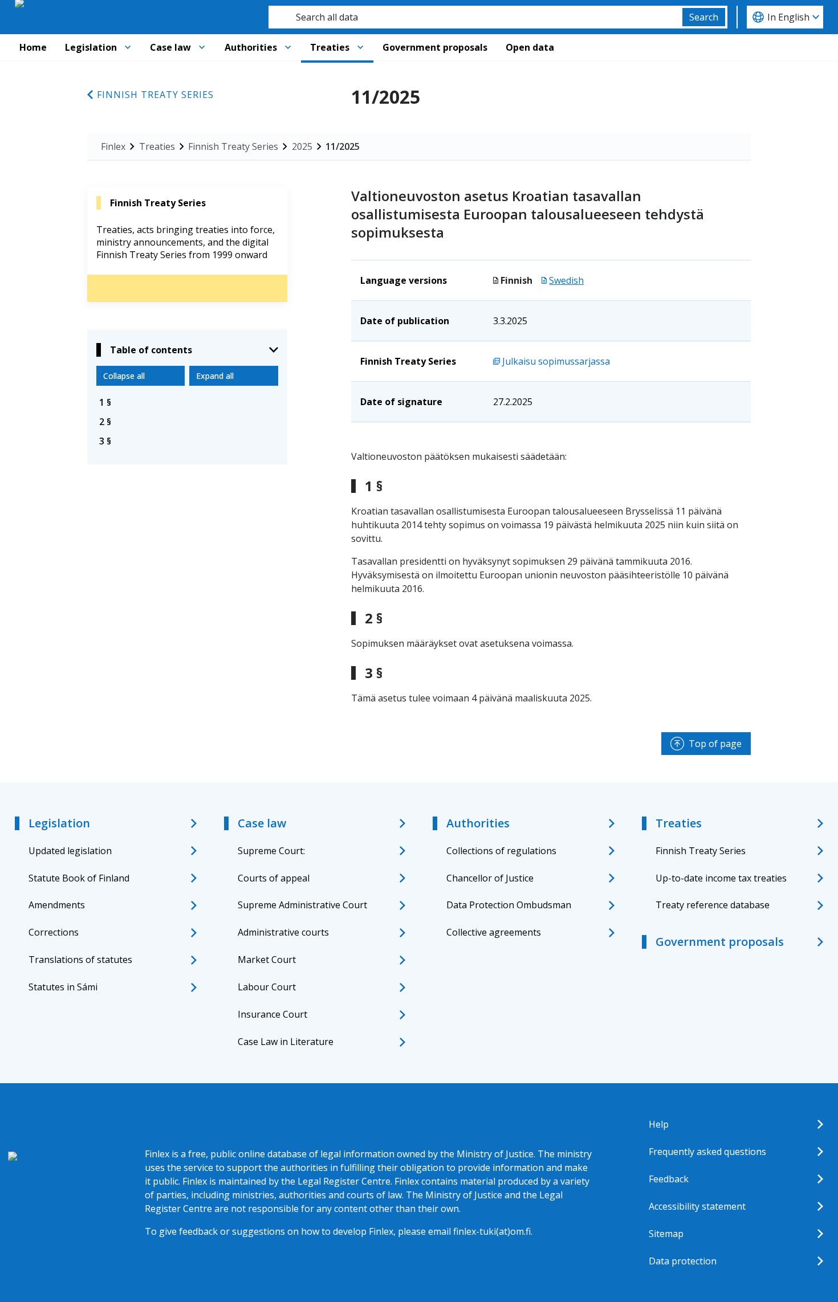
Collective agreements (493, 932)
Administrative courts (283, 932)
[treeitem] (187, 402)
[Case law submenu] (201, 47)
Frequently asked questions (707, 1151)
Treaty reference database (713, 905)
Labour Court (267, 987)
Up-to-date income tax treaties (721, 878)
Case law (170, 47)
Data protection (683, 1261)
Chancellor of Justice (490, 878)
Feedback (669, 1179)
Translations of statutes (80, 959)
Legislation (91, 47)
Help (659, 1124)
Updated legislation (70, 850)
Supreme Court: (271, 850)
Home (33, 47)
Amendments (57, 905)
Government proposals (435, 47)
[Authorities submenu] (287, 47)
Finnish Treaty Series (155, 94)
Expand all (215, 375)
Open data (530, 47)
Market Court (267, 959)
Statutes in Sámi (63, 987)
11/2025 (343, 146)
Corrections (54, 932)
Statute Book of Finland (79, 878)
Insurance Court (272, 1014)
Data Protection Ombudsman (508, 905)
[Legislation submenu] (127, 47)
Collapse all (124, 375)
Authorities (251, 47)
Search (703, 17)
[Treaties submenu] (360, 47)
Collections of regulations (501, 850)
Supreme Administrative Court (302, 905)
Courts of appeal (274, 878)
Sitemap (666, 1233)
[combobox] (475, 17)
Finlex (113, 146)
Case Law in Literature (285, 1041)
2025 (302, 146)
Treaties (329, 47)
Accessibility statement (697, 1206)
